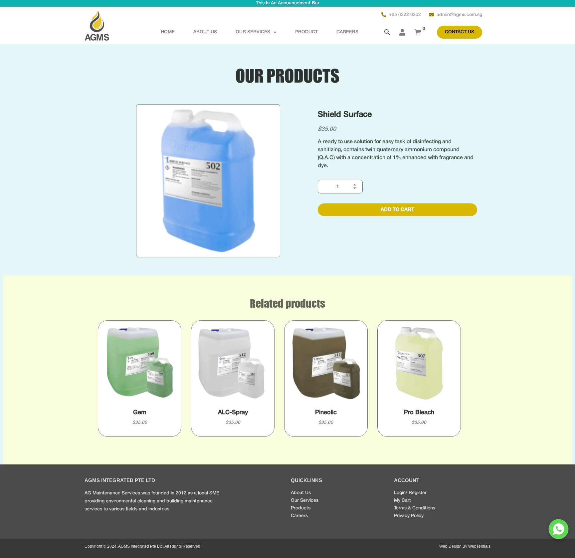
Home (168, 32)
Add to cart (397, 209)
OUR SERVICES (253, 32)
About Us (205, 32)
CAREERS (347, 32)
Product (306, 32)
